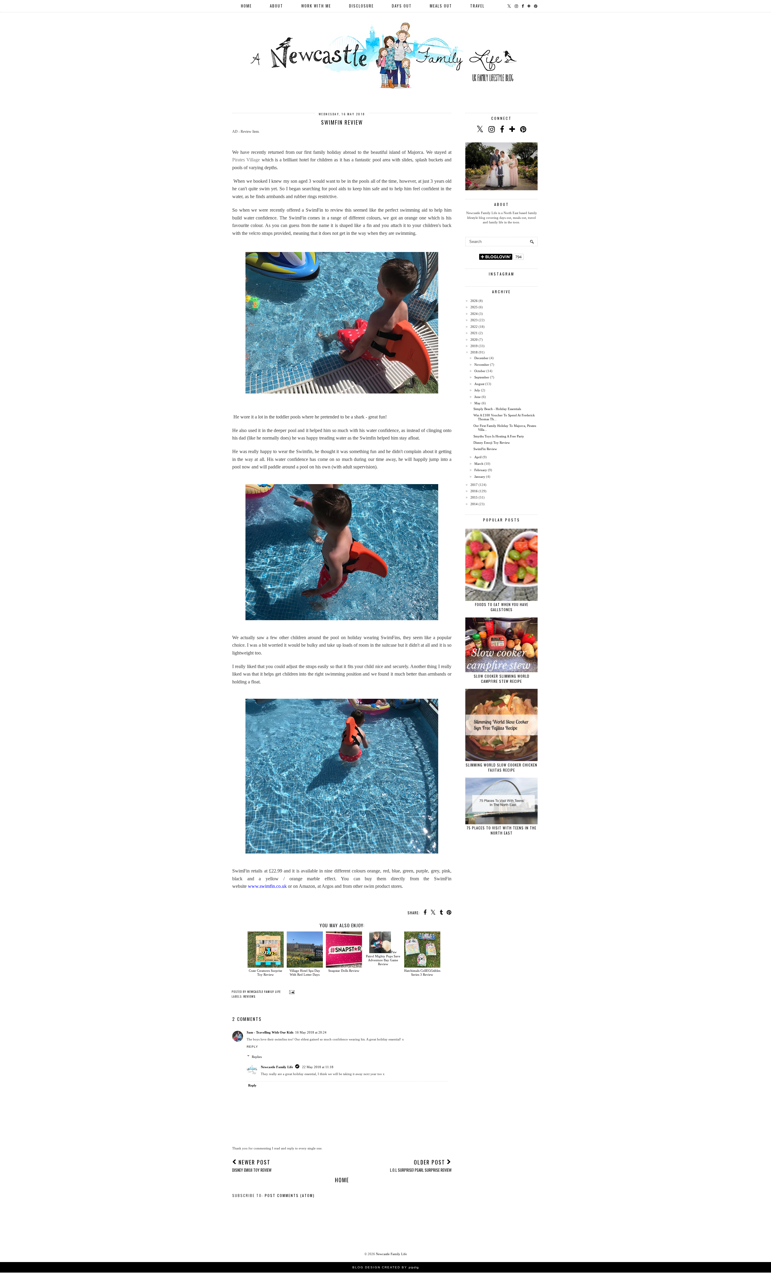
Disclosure (361, 6)
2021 (474, 333)
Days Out (402, 6)
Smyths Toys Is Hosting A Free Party (498, 436)
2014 (474, 504)
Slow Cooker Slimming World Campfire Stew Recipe (501, 678)
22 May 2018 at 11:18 (317, 1067)
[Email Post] (291, 991)
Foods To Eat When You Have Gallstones (501, 607)
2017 (474, 485)
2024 (474, 314)
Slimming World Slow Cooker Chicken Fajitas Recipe (501, 767)
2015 (474, 497)
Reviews (249, 996)
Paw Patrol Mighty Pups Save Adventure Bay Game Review (383, 958)
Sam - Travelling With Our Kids (270, 1032)
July (477, 390)
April (478, 457)
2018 (474, 352)
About (276, 6)
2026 (474, 301)
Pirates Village (246, 159)
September (481, 377)
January (479, 476)
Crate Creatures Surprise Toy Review (265, 972)
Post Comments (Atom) (290, 1195)
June (477, 397)
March (478, 463)
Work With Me (316, 6)
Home (246, 6)
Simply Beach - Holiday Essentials (497, 409)
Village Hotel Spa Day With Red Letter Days (304, 972)
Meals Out (441, 6)
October (479, 371)
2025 (474, 307)
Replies (257, 1056)
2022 (474, 326)
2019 (474, 346)
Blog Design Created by (385, 1267)
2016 (474, 491)
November (481, 364)
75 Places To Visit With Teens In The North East (501, 830)
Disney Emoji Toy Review (491, 442)
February (480, 470)
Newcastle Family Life (277, 1067)
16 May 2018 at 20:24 (310, 1032)
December (481, 358)
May (477, 403)
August (479, 384)
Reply (252, 1046)
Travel (477, 6)
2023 (474, 320)
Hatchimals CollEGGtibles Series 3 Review (422, 972)
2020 (474, 339)
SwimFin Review (485, 449)
